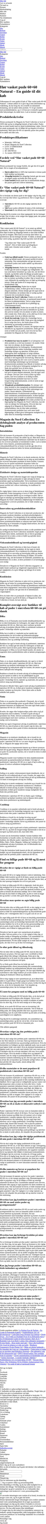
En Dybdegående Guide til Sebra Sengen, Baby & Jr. (20, 1339)
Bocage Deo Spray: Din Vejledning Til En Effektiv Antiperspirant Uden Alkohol (22, 1362)
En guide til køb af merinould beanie (21, 1364)
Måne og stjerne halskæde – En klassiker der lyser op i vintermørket (22, 1348)
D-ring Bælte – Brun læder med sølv (13, 1343)
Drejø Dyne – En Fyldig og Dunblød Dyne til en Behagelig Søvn (22, 1336)
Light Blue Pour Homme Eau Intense (26, 1335)
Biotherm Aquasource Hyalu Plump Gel (18, 1346)
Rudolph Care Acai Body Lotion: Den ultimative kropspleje (22, 1341)
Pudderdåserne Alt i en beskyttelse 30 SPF (15, 1360)
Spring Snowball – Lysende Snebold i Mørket (18, 1358)
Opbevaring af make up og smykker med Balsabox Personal (23, 1350)
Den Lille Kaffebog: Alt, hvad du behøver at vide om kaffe (22, 1344)
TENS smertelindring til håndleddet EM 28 (30, 1356)
